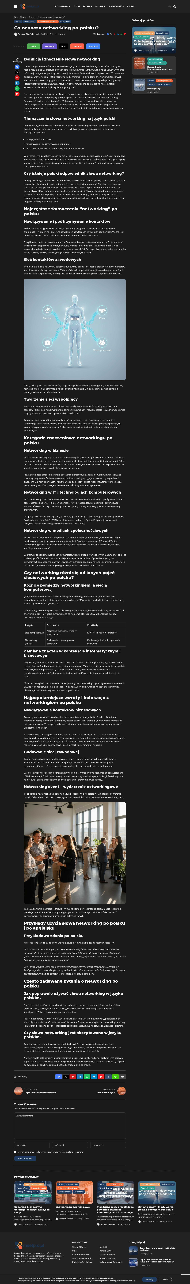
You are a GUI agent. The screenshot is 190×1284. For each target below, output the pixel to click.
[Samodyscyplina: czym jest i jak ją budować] (133, 1250)
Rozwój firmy (154, 88)
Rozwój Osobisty (107, 1258)
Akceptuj (149, 1279)
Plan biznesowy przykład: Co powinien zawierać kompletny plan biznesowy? (115, 1210)
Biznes (31, 17)
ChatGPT (34, 46)
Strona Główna (20, 17)
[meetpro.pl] (29, 6)
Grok (63, 46)
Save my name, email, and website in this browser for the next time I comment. (50, 1152)
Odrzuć (165, 1279)
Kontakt (103, 1247)
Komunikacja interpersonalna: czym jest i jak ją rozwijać (159, 69)
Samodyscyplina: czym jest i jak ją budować (157, 1249)
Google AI (93, 46)
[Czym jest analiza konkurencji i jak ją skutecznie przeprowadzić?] (133, 1262)
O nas (75, 1251)
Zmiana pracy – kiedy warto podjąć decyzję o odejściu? (151, 43)
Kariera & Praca (106, 1251)
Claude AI (77, 46)
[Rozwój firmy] (139, 85)
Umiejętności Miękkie (82, 1262)
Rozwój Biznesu (107, 1254)
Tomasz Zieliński (26, 34)
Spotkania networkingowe (73, 1207)
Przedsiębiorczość (80, 1254)
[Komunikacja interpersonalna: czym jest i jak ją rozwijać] (139, 63)
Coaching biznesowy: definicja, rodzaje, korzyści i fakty (32, 1210)
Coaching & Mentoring (82, 1258)
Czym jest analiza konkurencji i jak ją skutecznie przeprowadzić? (157, 1260)
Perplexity (49, 46)
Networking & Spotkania (111, 1262)
